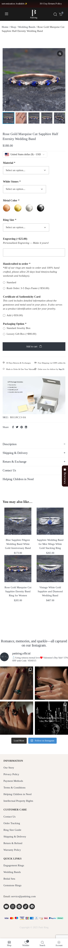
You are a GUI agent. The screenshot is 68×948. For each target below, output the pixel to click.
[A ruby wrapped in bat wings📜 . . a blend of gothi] (51, 683)
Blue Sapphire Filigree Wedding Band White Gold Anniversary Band (18, 544)
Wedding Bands (26, 27)
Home (5, 27)
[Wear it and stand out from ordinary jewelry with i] (16, 718)
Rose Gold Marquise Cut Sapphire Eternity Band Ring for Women (18, 591)
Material (9, 162)
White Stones (12, 181)
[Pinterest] (19, 906)
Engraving (15, 238)
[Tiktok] (25, 906)
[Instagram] (13, 906)
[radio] (6, 208)
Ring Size (9, 219)
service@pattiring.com (23, 896)
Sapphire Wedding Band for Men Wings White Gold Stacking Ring (50, 544)
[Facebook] (32, 906)
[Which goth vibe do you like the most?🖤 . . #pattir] (51, 718)
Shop (13, 27)
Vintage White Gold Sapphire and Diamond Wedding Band (50, 591)
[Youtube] (6, 906)
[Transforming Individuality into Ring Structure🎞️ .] (16, 683)
